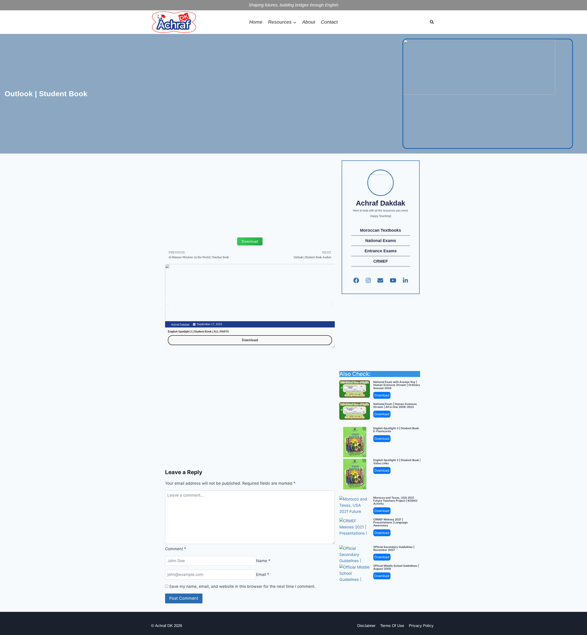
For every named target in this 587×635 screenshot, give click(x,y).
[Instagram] (368, 280)
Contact (329, 22)
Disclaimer (366, 626)
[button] (168, 304)
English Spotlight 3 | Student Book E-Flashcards (396, 430)
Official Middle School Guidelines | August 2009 (396, 567)
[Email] (380, 280)
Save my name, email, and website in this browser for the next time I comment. (242, 586)
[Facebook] (356, 280)
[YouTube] (393, 280)
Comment (175, 549)
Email (262, 574)
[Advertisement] (250, 190)
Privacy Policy (421, 626)
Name (263, 560)
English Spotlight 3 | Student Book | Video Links (397, 462)
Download (381, 395)
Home (255, 22)
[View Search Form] (432, 22)
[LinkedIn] (405, 280)
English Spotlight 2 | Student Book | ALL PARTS (198, 331)
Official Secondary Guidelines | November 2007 (393, 548)
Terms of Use (392, 626)
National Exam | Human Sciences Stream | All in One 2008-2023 (395, 405)
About (308, 22)
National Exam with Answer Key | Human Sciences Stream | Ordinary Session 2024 (396, 385)
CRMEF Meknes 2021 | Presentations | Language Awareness (390, 522)
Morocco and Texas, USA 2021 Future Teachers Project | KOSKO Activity (395, 500)
